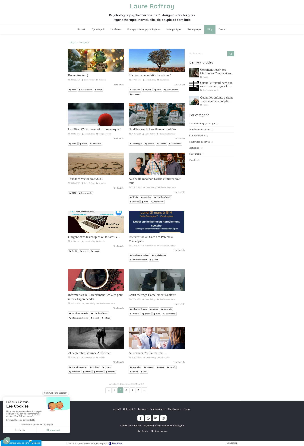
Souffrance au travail (199, 141)
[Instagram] (163, 418)
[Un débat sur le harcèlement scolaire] (157, 114)
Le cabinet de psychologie (202, 123)
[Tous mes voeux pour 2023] (96, 164)
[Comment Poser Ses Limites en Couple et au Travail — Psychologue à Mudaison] (194, 72)
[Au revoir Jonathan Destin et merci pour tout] (157, 164)
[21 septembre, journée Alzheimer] (96, 338)
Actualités (194, 148)
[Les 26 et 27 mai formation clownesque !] (96, 114)
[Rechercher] (230, 53)
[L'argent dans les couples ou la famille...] (96, 222)
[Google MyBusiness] (148, 418)
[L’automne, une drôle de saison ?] (157, 60)
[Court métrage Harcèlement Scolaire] (157, 280)
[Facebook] (140, 418)
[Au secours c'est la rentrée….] (157, 338)
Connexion (232, 443)
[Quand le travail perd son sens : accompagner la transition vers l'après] (194, 86)
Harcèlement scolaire (199, 129)
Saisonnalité (195, 154)
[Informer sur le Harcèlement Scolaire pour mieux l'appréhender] (96, 280)
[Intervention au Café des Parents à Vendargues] (157, 222)
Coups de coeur (197, 135)
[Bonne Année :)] (96, 60)
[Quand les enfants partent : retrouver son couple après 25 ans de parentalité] (194, 100)
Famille (193, 160)
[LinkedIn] (156, 418)
